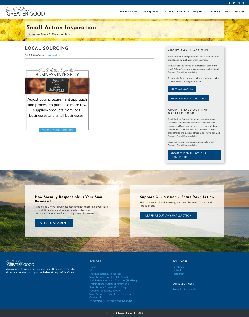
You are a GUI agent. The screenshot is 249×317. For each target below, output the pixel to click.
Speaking (214, 12)
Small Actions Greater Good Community (111, 294)
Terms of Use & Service (120, 300)
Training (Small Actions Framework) (109, 283)
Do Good (167, 12)
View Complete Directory (188, 98)
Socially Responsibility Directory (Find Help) (113, 280)
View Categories (181, 88)
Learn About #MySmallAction (168, 215)
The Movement (128, 12)
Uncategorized (53, 55)
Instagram (178, 273)
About (92, 270)
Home (92, 266)
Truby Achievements (184, 289)
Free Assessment (234, 12)
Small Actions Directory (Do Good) (108, 277)
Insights (197, 12)
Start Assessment (54, 223)
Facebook (178, 266)
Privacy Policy (97, 300)
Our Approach (150, 12)
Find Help (183, 12)
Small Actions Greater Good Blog (107, 287)
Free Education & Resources (105, 273)
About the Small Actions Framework (188, 155)
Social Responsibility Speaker (105, 290)
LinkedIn (177, 270)
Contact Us (95, 297)
